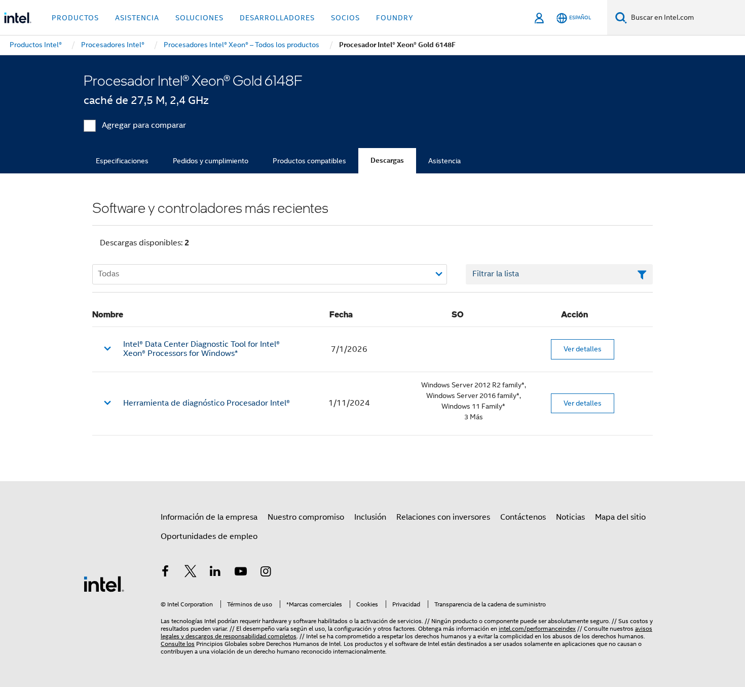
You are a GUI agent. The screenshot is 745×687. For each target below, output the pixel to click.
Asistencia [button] (137, 17)
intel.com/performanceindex (537, 628)
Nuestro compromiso (306, 517)
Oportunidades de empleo (209, 536)
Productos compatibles (309, 160)
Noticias (570, 517)
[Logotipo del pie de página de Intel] (104, 583)
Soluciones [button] (199, 17)
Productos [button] (75, 17)
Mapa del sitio (620, 517)
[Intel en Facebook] (165, 573)
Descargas (387, 160)
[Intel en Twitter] (190, 573)
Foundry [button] (395, 17)
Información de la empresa (209, 517)
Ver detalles (583, 348)
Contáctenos (523, 517)
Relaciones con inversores (443, 517)
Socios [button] (345, 17)
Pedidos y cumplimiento (210, 160)
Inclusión (370, 517)
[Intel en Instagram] (265, 573)
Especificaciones (122, 160)
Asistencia (444, 160)
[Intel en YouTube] (240, 573)
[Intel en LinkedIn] (215, 573)
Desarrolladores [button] (277, 17)
